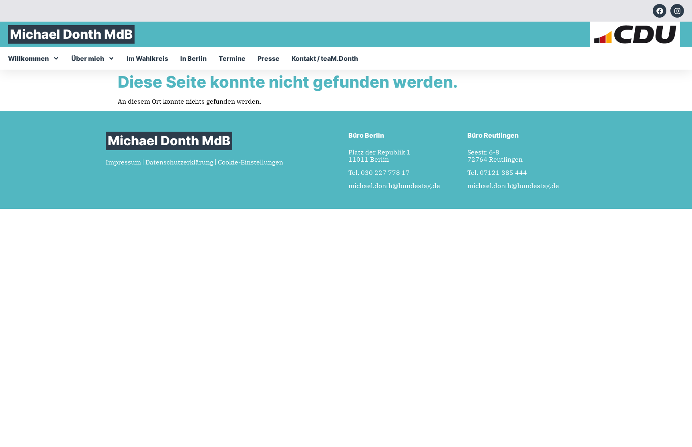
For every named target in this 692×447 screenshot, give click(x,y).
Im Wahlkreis (147, 58)
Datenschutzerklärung (179, 162)
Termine (232, 58)
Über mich (87, 58)
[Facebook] (659, 11)
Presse (268, 58)
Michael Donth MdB (71, 34)
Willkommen (28, 58)
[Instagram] (677, 11)
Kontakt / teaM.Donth (325, 58)
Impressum (123, 162)
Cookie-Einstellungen (250, 162)
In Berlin (193, 58)
